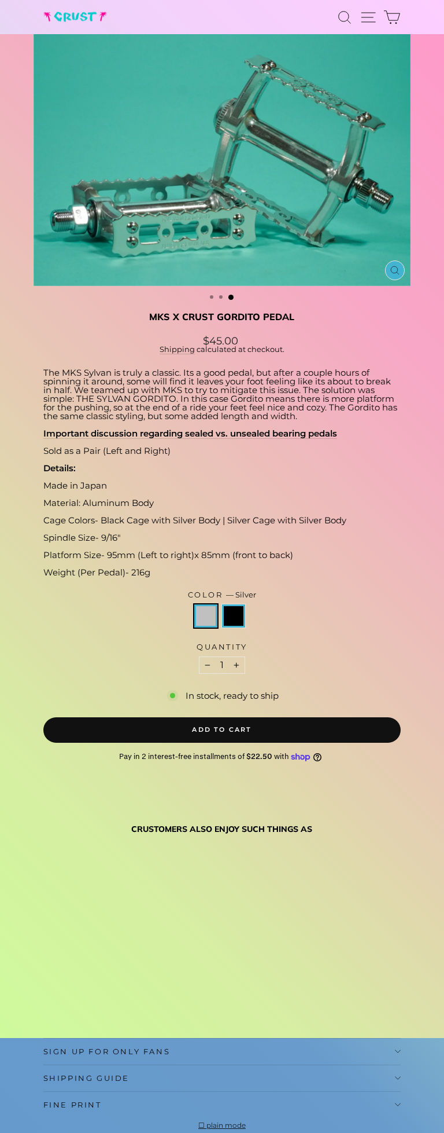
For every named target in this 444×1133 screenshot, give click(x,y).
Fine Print (72, 1104)
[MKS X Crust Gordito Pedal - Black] (63, 1001)
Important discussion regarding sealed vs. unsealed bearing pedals (190, 433)
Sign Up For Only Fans (107, 1051)
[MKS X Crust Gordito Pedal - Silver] (50, 1001)
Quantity (222, 647)
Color (222, 595)
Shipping (177, 349)
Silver (205, 616)
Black (233, 616)
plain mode (226, 1125)
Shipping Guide (86, 1078)
